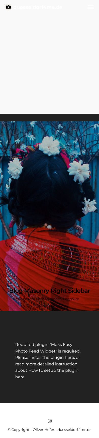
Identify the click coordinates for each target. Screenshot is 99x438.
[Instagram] (49, 421)
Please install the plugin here (44, 357)
